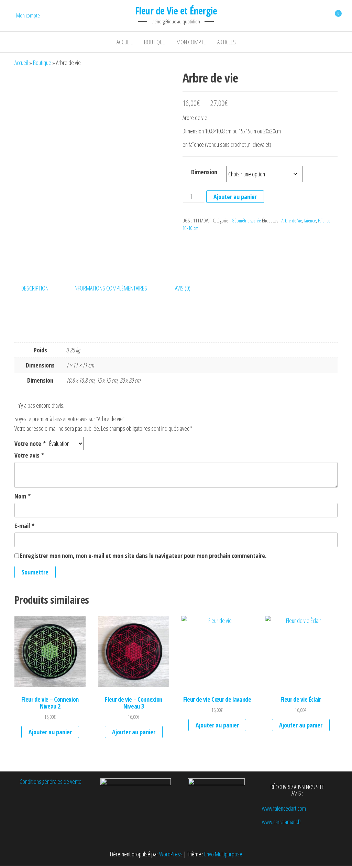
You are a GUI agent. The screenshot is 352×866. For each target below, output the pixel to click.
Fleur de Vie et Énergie (176, 10)
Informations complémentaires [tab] (110, 288)
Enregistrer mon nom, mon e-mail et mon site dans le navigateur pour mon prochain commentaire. (143, 555)
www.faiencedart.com (284, 808)
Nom (22, 496)
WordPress (171, 854)
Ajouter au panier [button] (50, 732)
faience (310, 220)
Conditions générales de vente (50, 781)
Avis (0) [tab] (182, 288)
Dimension (204, 172)
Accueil (125, 42)
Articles (226, 42)
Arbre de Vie (292, 220)
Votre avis (29, 455)
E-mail (24, 526)
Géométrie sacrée (246, 220)
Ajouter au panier (235, 197)
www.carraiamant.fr (281, 822)
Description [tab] (34, 288)
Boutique (154, 42)
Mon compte (28, 15)
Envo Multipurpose (223, 854)
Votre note (30, 443)
